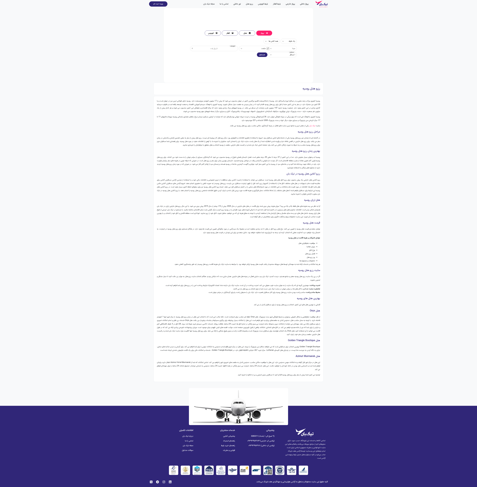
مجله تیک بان (209, 3)
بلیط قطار (277, 3)
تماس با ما (224, 3)
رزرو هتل (249, 3)
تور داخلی (237, 3)
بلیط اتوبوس (263, 3)
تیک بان (312, 125)
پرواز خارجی (290, 3)
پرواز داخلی (304, 3)
